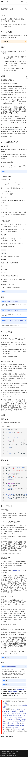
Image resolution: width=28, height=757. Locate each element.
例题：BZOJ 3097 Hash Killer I (11, 301)
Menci (19, 721)
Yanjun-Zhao (12, 715)
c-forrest (13, 713)
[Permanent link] (6, 15)
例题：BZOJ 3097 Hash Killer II (11, 310)
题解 (6, 680)
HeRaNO (4, 719)
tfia (9, 725)
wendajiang (20, 725)
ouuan (17, 709)
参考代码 (6, 657)
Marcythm (14, 721)
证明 (5, 171)
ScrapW (12, 723)
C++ (3, 426)
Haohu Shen (18, 717)
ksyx (22, 713)
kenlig (15, 719)
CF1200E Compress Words (10, 666)
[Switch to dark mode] (22, 1)
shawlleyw (17, 723)
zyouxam (15, 727)
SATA (3, 731)
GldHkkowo (11, 717)
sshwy (22, 723)
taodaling (5, 715)
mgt (25, 713)
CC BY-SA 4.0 (19, 729)
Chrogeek (5, 717)
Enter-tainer (14, 711)
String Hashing (13, 691)
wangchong (13, 725)
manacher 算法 (16, 570)
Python (8, 426)
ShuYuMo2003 (6, 713)
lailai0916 (7, 721)
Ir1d (14, 709)
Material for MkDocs (10, 753)
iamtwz (18, 713)
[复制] (25, 430)
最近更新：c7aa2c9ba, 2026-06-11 (9, 755)
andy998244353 (20, 715)
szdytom (4, 725)
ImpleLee (10, 719)
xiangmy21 (10, 727)
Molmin (23, 721)
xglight (4, 727)
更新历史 (4, 703)
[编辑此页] (26, 9)
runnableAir (5, 723)
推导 (5, 291)
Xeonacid (20, 711)
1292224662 (7, 711)
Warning (6, 41)
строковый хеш (19, 689)
